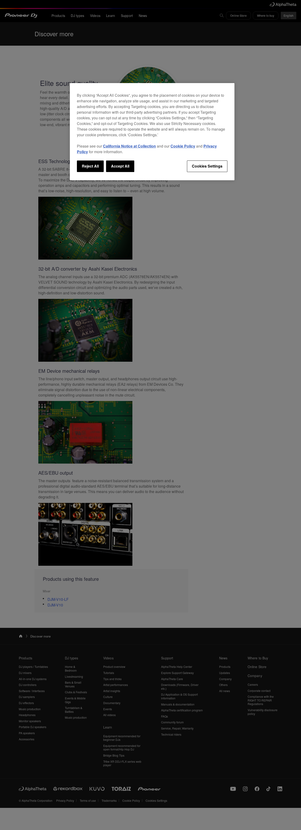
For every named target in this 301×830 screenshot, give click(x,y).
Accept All (120, 166)
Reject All (90, 166)
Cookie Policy (182, 146)
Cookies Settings (207, 166)
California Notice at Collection (129, 146)
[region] (152, 131)
